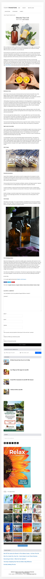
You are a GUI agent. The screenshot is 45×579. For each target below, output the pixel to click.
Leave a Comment (25, 19)
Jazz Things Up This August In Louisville (19, 369)
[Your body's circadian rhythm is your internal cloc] (36, 508)
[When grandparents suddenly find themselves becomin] (36, 498)
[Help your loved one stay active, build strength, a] (17, 527)
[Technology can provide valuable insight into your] (17, 518)
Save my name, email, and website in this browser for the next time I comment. (19, 332)
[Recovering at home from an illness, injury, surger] (8, 498)
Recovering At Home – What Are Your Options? (15, 559)
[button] (26, 10)
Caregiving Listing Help (29, 571)
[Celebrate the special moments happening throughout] (27, 508)
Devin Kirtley (8, 65)
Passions (35, 284)
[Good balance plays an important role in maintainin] (27, 518)
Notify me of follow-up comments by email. (12, 336)
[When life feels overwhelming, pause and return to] (8, 518)
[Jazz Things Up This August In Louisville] (6, 372)
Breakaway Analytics (31, 574)
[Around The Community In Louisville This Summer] (6, 382)
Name (5, 313)
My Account (21, 571)
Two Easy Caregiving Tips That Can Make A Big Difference (18, 561)
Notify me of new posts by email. (10, 341)
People (38, 284)
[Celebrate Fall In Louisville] (6, 391)
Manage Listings (14, 571)
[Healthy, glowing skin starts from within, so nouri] (27, 498)
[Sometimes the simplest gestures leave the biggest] (36, 518)
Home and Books (30, 284)
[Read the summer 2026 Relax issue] (17, 447)
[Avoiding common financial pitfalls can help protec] (27, 537)
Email (5, 319)
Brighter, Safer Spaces (21, 279)
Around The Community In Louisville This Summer (22, 379)
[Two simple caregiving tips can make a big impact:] (17, 498)
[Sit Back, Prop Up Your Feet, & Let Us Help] (6, 362)
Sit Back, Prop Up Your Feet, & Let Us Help (20, 360)
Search (38, 352)
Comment (6, 296)
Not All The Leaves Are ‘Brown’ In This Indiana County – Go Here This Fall (21, 553)
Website (5, 325)
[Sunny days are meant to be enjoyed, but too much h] (27, 527)
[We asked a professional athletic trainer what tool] (17, 537)
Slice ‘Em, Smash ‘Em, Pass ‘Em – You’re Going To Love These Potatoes (20, 556)
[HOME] (10, 7)
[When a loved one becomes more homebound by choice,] (8, 527)
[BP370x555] (14, 401)
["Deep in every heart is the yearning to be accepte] (36, 537)
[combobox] (11, 353)
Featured (25, 284)
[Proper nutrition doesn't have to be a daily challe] (17, 508)
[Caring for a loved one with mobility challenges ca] (8, 537)
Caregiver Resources (12, 284)
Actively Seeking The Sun (10, 564)
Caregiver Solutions (19, 284)
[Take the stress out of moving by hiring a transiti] (36, 527)
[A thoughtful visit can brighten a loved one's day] (8, 508)
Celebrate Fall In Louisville (16, 389)
